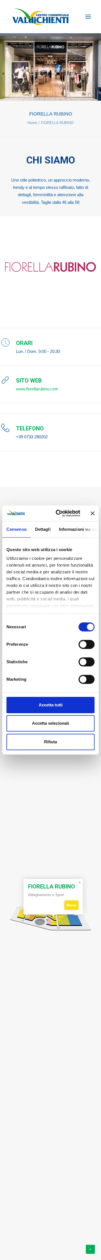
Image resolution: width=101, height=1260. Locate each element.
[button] (88, 16)
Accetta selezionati (50, 723)
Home (32, 123)
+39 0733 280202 (32, 436)
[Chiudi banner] (93, 513)
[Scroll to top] (90, 1248)
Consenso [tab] (16, 529)
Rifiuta (50, 741)
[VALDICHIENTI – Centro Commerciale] (40, 17)
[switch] (87, 644)
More (71, 905)
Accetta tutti (51, 704)
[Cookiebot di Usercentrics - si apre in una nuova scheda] (59, 513)
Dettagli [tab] (42, 529)
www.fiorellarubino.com (37, 388)
